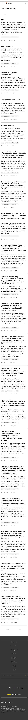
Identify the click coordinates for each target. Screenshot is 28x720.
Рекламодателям (14, 650)
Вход (10, 688)
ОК (25, 675)
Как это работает (14, 646)
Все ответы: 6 (15, 619)
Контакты (14, 662)
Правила (14, 654)
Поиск (14, 669)
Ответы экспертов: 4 (5, 522)
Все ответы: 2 (15, 90)
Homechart (14, 642)
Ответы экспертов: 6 (5, 619)
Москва (10, 3)
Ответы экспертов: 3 (5, 37)
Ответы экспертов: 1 (5, 63)
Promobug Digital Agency (7, 702)
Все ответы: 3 (15, 37)
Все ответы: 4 (15, 522)
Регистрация (20, 688)
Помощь (14, 666)
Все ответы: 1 (15, 63)
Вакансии (14, 658)
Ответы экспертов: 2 (5, 90)
